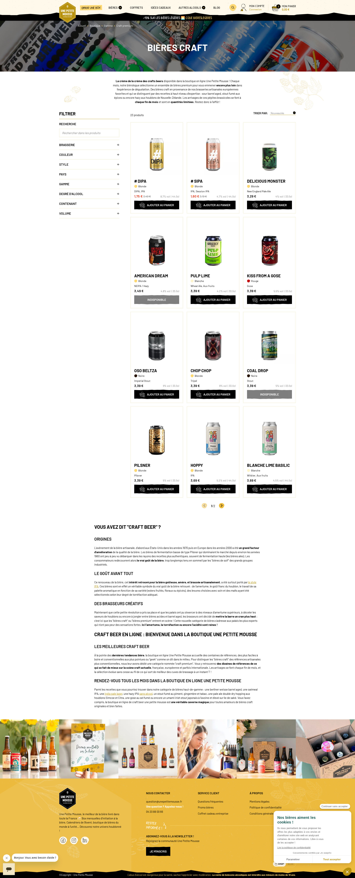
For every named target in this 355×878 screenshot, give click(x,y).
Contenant (68, 203)
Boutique (95, 25)
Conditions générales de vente (267, 813)
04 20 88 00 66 (154, 811)
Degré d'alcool (71, 194)
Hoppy (197, 465)
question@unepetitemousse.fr (164, 801)
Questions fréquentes (210, 801)
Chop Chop (201, 370)
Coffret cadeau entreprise (213, 813)
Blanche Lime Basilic (268, 465)
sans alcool (146, 693)
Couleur (66, 154)
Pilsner (142, 465)
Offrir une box (91, 7)
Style (63, 164)
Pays (62, 174)
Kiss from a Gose (264, 275)
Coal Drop (257, 370)
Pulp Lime (200, 275)
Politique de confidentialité (266, 807)
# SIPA (197, 181)
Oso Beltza (145, 370)
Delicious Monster (266, 181)
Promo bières (206, 807)
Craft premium (124, 25)
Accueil (82, 25)
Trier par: (260, 113)
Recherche (67, 124)
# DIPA (140, 181)
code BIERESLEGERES (199, 18)
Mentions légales (259, 801)
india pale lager (113, 693)
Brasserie (67, 145)
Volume (65, 213)
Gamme (108, 25)
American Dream (151, 275)
